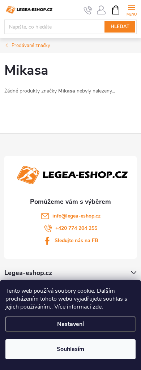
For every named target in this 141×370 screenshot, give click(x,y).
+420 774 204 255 (76, 228)
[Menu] (131, 9)
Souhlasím (70, 349)
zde (97, 307)
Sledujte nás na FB (76, 240)
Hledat (120, 26)
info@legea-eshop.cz (76, 215)
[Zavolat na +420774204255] (88, 10)
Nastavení (70, 324)
